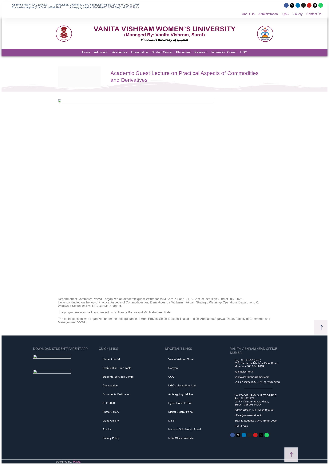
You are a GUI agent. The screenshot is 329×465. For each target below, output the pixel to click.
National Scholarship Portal (184, 429)
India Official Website (181, 438)
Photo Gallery (111, 411)
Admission (101, 52)
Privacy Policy (111, 438)
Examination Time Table (117, 367)
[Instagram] (303, 5)
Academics (119, 52)
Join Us (107, 429)
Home (86, 52)
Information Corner (223, 52)
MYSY (172, 420)
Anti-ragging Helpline (180, 394)
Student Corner (162, 52)
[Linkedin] (297, 5)
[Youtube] (309, 5)
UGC (243, 52)
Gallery (298, 14)
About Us (248, 14)
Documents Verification (116, 394)
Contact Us (313, 14)
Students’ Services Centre (118, 376)
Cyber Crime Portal (179, 403)
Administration (268, 14)
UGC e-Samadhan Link (182, 385)
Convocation (110, 385)
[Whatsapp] (320, 5)
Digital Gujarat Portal (180, 411)
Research (201, 52)
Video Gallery (111, 420)
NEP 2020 (109, 403)
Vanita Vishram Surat (181, 359)
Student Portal (111, 359)
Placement (183, 52)
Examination (139, 52)
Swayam (173, 367)
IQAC (285, 14)
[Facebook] (286, 5)
